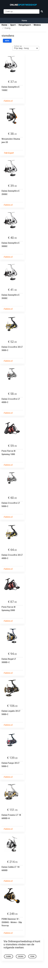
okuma (20, 956)
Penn (32, 956)
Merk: (7, 41)
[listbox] (26, 48)
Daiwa (8, 956)
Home (24, 20)
